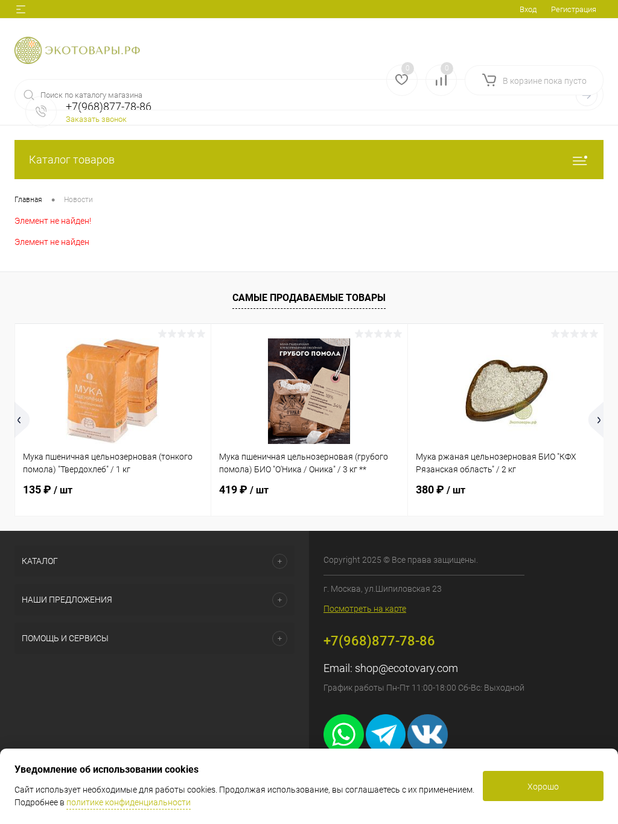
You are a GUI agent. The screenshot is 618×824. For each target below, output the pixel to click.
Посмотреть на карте (364, 608)
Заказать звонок (96, 119)
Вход (528, 9)
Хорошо (543, 786)
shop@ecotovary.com (406, 668)
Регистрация (573, 9)
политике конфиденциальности (128, 802)
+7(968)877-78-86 (379, 641)
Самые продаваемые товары (309, 297)
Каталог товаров (72, 159)
